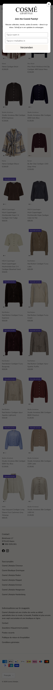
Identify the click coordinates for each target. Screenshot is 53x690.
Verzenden (26, 47)
